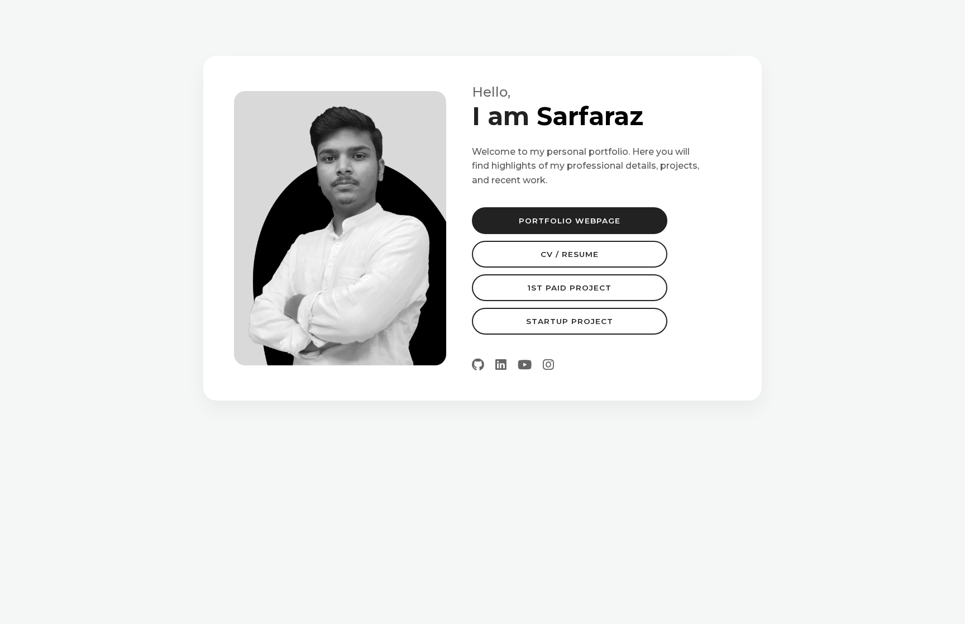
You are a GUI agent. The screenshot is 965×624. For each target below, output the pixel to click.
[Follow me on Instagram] (548, 365)
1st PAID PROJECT (570, 287)
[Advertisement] (482, 490)
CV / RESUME (570, 254)
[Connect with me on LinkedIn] (501, 365)
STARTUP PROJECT (569, 321)
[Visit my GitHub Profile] (478, 365)
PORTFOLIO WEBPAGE (569, 220)
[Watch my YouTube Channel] (525, 365)
